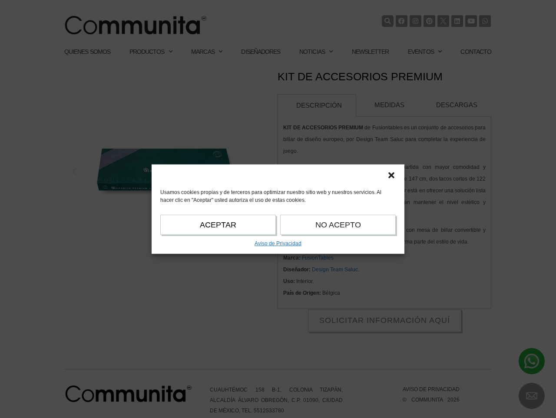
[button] (391, 175)
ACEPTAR (218, 224)
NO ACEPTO (338, 224)
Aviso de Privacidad (278, 243)
